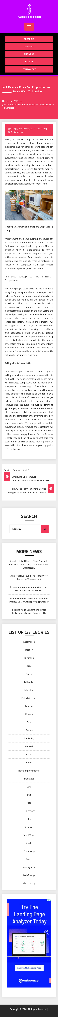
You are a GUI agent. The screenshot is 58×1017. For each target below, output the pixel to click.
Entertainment (29, 698)
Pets (29, 803)
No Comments (17, 131)
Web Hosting (29, 883)
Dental (29, 674)
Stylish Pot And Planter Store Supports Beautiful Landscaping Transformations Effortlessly (29, 564)
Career (29, 666)
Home (29, 762)
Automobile (29, 642)
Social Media (29, 835)
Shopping (29, 39)
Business (29, 54)
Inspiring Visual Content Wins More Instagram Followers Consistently (29, 611)
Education (29, 690)
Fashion (29, 706)
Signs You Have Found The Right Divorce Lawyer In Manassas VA (29, 577)
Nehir (12, 128)
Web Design (29, 875)
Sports (29, 843)
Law (29, 786)
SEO (29, 819)
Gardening (29, 738)
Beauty (29, 650)
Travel (29, 859)
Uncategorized (29, 867)
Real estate (29, 811)
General (29, 46)
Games (29, 730)
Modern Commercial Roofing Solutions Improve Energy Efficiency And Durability (29, 600)
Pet (29, 795)
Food (29, 722)
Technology (29, 69)
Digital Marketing (29, 682)
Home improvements (29, 770)
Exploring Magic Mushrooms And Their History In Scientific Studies (29, 588)
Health (29, 61)
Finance (29, 714)
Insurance (29, 778)
